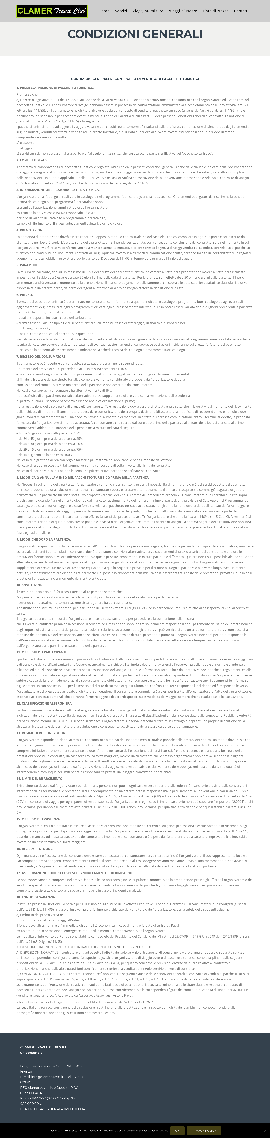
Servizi (121, 10)
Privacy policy (204, 1130)
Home (104, 10)
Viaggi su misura (148, 10)
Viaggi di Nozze (183, 10)
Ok (177, 1130)
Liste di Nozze (215, 10)
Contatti (241, 10)
